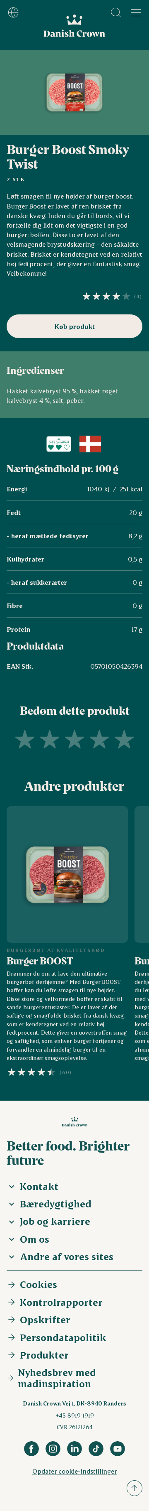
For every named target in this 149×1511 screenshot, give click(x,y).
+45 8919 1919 (74, 1415)
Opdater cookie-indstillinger (74, 1471)
